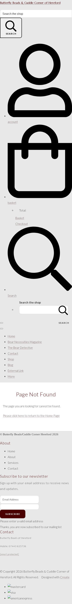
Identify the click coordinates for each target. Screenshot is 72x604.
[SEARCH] (63, 309)
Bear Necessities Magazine (25, 342)
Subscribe (12, 514)
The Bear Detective (20, 347)
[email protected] (9, 554)
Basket (19, 218)
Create (65, 577)
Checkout (21, 223)
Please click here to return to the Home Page (31, 415)
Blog (10, 365)
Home (11, 336)
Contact (13, 353)
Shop (11, 359)
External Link (16, 370)
